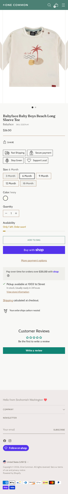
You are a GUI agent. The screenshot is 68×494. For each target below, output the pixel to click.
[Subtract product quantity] (6, 213)
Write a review (34, 350)
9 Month (43, 176)
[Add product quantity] (16, 213)
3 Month (10, 176)
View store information (18, 291)
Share (10, 142)
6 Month (27, 176)
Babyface (8, 124)
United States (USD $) (16, 462)
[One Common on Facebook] (5, 441)
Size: (10, 169)
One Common (26, 467)
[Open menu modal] (63, 5)
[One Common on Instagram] (10, 441)
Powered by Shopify (12, 473)
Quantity (8, 206)
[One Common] (15, 5)
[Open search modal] (49, 5)
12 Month (11, 183)
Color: (9, 192)
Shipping (8, 300)
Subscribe (59, 429)
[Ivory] (5, 198)
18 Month (28, 183)
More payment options (34, 260)
